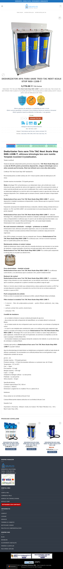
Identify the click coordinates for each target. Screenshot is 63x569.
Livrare (3, 516)
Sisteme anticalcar (29, 12)
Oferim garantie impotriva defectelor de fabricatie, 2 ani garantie (31, 112)
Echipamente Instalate (9, 543)
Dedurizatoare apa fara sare (28, 131)
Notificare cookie (7, 525)
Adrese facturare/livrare (10, 498)
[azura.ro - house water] (31, 6)
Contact (4, 513)
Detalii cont (5, 501)
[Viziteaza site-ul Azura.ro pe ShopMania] (29, 562)
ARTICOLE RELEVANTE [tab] (38, 146)
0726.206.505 (10, 471)
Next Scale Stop (40, 133)
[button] (2, 6)
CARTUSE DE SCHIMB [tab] (23, 146)
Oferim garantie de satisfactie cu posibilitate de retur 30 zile (31, 108)
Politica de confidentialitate (11, 528)
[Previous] (1, 438)
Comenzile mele (6, 495)
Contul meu (5, 492)
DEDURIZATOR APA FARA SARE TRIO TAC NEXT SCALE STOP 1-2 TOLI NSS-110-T (10, 444)
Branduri (4, 540)
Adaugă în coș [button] (31, 449)
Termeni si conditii (7, 522)
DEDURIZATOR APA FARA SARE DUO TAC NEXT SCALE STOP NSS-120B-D (31, 444)
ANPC (37, 562)
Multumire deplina (7, 549)
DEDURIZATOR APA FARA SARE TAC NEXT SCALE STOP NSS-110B (52, 444)
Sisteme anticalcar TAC (40, 12)
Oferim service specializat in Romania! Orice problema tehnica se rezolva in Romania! (31, 110)
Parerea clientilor (7, 546)
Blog (3, 537)
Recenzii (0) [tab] (52, 146)
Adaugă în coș (35, 118)
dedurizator (24, 133)
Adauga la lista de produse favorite (31, 126)
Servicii (4, 519)
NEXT (34, 133)
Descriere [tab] (11, 146)
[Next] (61, 438)
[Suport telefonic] (40, 124)
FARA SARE (30, 133)
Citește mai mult (10, 449)
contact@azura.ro (11, 473)
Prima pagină (20, 12)
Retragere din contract (11, 504)
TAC (46, 133)
